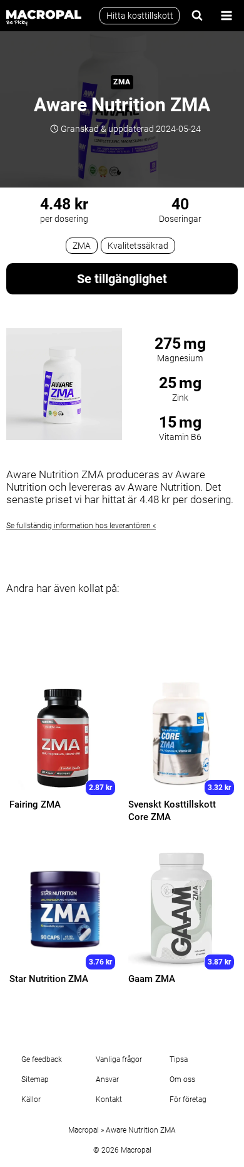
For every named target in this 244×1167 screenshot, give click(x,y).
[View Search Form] (197, 15)
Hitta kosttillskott (139, 16)
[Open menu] (226, 15)
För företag (188, 1099)
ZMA (122, 82)
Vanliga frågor (119, 1059)
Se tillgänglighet (122, 278)
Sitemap (35, 1079)
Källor (31, 1099)
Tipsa (179, 1059)
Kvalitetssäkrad (138, 246)
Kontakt (109, 1099)
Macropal (83, 1130)
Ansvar (107, 1079)
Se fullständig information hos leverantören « (81, 525)
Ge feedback (41, 1059)
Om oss (182, 1079)
